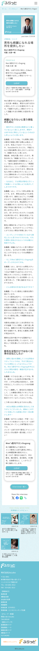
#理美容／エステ (10, 39)
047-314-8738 (13, 91)
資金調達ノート (6, 627)
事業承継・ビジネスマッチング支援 (13, 610)
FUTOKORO (5, 635)
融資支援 (4, 594)
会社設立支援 (5, 599)
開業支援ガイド (6, 630)
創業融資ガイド (6, 625)
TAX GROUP (5, 619)
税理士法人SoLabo (7, 617)
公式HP (17, 83)
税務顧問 (4, 605)
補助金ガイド (5, 633)
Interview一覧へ (19, 486)
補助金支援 (5, 597)
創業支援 (4, 602)
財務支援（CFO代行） (8, 607)
